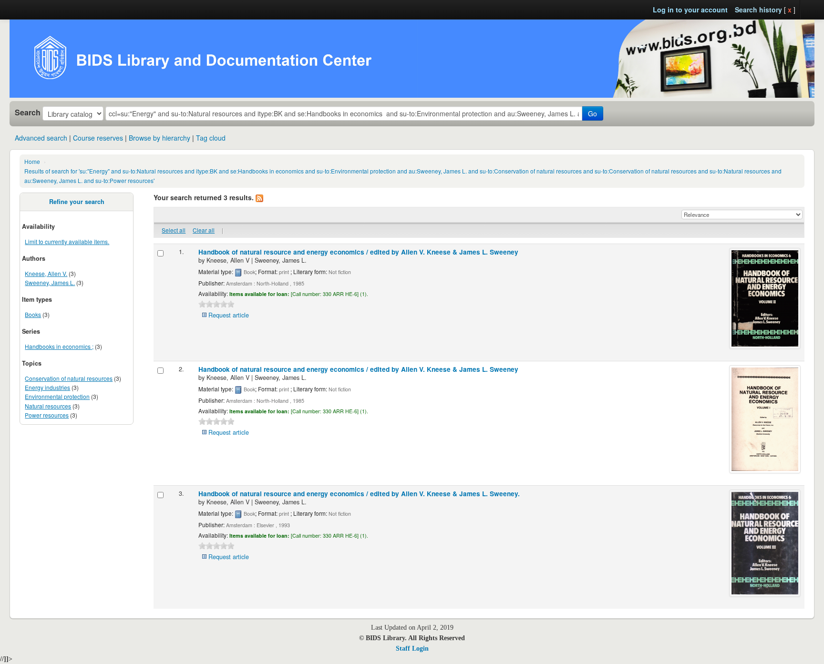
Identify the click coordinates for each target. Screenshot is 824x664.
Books (33, 314)
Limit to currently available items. (67, 241)
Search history (758, 9)
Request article (228, 315)
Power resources (47, 415)
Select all (173, 230)
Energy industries (47, 387)
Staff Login (412, 648)
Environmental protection (57, 396)
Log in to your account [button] (690, 9)
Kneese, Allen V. (46, 273)
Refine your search (76, 201)
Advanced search (41, 138)
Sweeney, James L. (50, 282)
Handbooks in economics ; (59, 346)
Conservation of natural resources (69, 378)
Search (28, 112)
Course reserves (98, 138)
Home (32, 161)
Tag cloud (211, 138)
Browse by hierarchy (159, 138)
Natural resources (48, 406)
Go (592, 113)
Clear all (204, 230)
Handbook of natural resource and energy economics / (358, 251)
